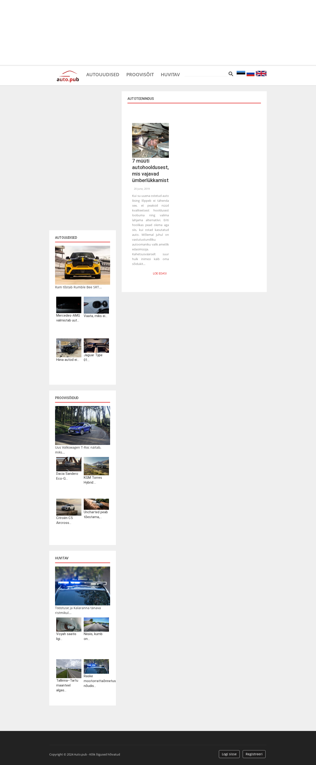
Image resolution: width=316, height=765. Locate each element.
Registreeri (254, 754)
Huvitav (170, 74)
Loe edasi (160, 273)
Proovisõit (140, 74)
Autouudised (102, 74)
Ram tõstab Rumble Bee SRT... (78, 287)
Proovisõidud (66, 398)
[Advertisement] (158, 32)
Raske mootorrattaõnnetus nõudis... (96, 681)
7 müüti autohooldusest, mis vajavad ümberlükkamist (150, 170)
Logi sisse (229, 754)
